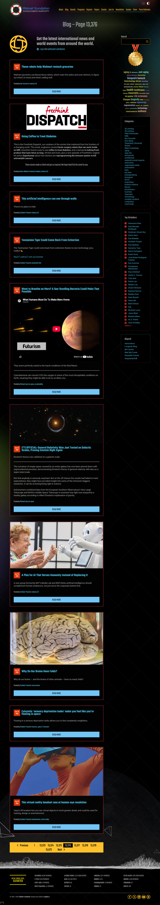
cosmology (129, 204)
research (138, 105)
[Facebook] (130, 897)
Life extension (140, 96)
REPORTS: (67, 882)
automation (129, 167)
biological (129, 177)
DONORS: (96, 879)
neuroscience (36, 685)
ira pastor (129, 96)
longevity (135, 99)
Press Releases (144, 9)
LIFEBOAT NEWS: (69, 875)
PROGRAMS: (127, 882)
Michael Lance (24, 384)
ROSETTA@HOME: (40, 886)
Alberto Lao (133, 285)
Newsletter (120, 9)
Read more (56, 92)
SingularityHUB (131, 358)
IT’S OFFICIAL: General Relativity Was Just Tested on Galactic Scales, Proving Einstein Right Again (56, 449)
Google (124, 90)
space (32, 384)
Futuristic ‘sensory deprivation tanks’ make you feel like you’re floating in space (58, 712)
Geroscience (130, 343)
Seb (129, 307)
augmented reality (132, 165)
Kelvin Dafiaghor (135, 251)
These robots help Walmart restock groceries (47, 67)
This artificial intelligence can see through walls (49, 198)
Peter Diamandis (131, 133)
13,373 (42, 845)
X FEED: (37, 879)
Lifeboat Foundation (24, 897)
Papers (96, 9)
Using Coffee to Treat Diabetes (39, 136)
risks (141, 105)
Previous (24, 845)
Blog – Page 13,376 (80, 25)
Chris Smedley (134, 323)
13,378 (85, 845)
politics (128, 103)
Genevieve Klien (134, 223)
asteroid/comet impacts (134, 160)
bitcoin (138, 81)
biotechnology (129, 81)
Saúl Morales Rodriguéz (133, 227)
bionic (127, 180)
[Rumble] (148, 897)
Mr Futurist (129, 349)
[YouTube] (144, 897)
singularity (145, 105)
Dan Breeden (133, 238)
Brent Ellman (133, 304)
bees (126, 170)
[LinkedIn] (139, 897)
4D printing (129, 131)
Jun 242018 (17, 67)
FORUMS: (96, 886)
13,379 (93, 845)
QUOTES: (126, 886)
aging (126, 72)
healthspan (139, 90)
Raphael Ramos (134, 291)
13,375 (59, 845)
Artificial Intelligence (132, 75)
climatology (129, 197)
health (130, 90)
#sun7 (17, 257)
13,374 (51, 845)
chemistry (129, 194)
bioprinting (129, 182)
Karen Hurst (133, 254)
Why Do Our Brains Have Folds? (39, 671)
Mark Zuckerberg (132, 148)
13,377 (77, 845)
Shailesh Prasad (25, 212)
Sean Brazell (133, 297)
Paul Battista (133, 245)
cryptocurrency (138, 84)
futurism (34, 726)
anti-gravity (129, 155)
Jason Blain (133, 313)
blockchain (145, 81)
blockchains (130, 189)
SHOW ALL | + (128, 325)
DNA (126, 136)
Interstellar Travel (144, 93)
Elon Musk (129, 141)
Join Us (111, 9)
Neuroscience (146, 100)
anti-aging (144, 72)
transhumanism (131, 111)
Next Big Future (131, 352)
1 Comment (45, 726)
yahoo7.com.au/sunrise (32, 257)
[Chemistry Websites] (135, 56)
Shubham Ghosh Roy (137, 232)
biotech (141, 78)
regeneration (129, 105)
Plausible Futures (132, 355)
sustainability (39, 384)
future (141, 87)
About (61, 9)
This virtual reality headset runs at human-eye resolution (54, 802)
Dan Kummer (24, 83)
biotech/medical (35, 171)
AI (130, 72)
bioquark (132, 78)
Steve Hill (132, 300)
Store (135, 9)
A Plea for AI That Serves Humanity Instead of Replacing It (55, 575)
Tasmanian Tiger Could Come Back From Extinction (50, 240)
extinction (135, 87)
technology (142, 108)
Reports (89, 9)
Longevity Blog (131, 346)
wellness (142, 111)
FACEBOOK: (38, 875)
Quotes (128, 9)
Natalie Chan (133, 294)
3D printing (129, 129)
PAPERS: (66, 886)
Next (60, 850)
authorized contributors (56, 49)
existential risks (36, 263)
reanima (133, 102)
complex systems (132, 199)
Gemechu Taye (134, 248)
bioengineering (131, 175)
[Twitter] (134, 897)
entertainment (36, 819)
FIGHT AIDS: (38, 882)
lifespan (126, 99)
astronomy (129, 163)
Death (147, 84)
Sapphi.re (47, 897)
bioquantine (141, 75)
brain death (126, 84)
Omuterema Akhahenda (133, 267)
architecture (129, 158)
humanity (147, 90)
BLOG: (66, 879)
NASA (141, 100)
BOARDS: (126, 879)
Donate (104, 9)
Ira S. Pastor (133, 319)
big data (128, 172)
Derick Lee (132, 281)
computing (129, 202)
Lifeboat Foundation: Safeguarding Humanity (30, 9)
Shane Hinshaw (134, 288)
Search (147, 41)
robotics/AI (33, 83)
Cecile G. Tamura (135, 275)
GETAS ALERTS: (128, 875)
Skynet (127, 146)
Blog (66, 9)
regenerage (141, 102)
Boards (73, 9)
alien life (128, 153)
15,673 (49, 850)
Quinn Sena (133, 235)
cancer (132, 84)
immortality (133, 93)
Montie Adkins (134, 316)
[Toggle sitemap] (143, 3)
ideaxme (125, 93)
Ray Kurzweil (130, 138)
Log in (42, 49)
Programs (81, 9)
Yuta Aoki (132, 278)
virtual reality (45, 819)
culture (143, 84)
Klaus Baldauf (24, 171)
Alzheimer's (135, 73)
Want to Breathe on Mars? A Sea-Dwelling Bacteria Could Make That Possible (60, 290)
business (128, 192)
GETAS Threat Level (18, 880)
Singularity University (133, 143)
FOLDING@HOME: (99, 882)
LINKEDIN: (97, 875)
